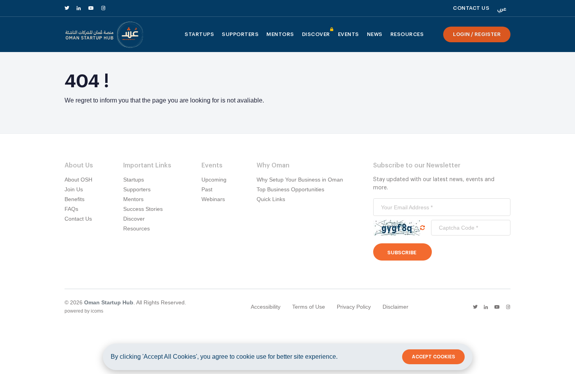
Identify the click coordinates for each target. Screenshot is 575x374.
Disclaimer (395, 307)
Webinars (213, 199)
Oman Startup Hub (108, 302)
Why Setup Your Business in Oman (300, 179)
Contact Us (78, 219)
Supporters (240, 34)
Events (348, 34)
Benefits (74, 199)
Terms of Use (308, 307)
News (375, 34)
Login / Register (477, 34)
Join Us (74, 189)
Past (206, 189)
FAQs (71, 209)
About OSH (78, 179)
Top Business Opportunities (290, 189)
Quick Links (271, 199)
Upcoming (213, 179)
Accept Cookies (433, 356)
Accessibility (265, 307)
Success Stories (143, 209)
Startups (199, 34)
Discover (316, 36)
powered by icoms (84, 311)
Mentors (280, 34)
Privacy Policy (354, 307)
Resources (407, 34)
